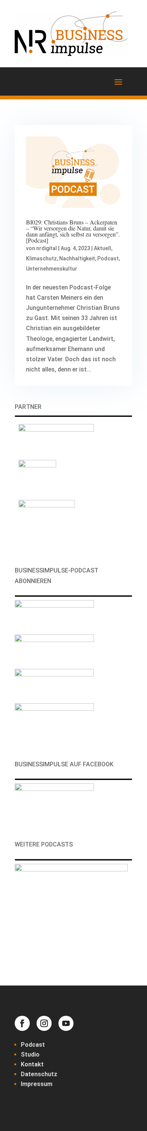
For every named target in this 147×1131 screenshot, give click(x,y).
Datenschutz (39, 1074)
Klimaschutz (41, 258)
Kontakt (32, 1064)
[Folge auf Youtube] (66, 1023)
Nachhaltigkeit (77, 258)
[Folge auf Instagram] (44, 1023)
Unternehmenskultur (51, 269)
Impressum (36, 1084)
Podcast (108, 258)
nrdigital (46, 248)
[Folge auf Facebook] (22, 1023)
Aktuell (102, 248)
